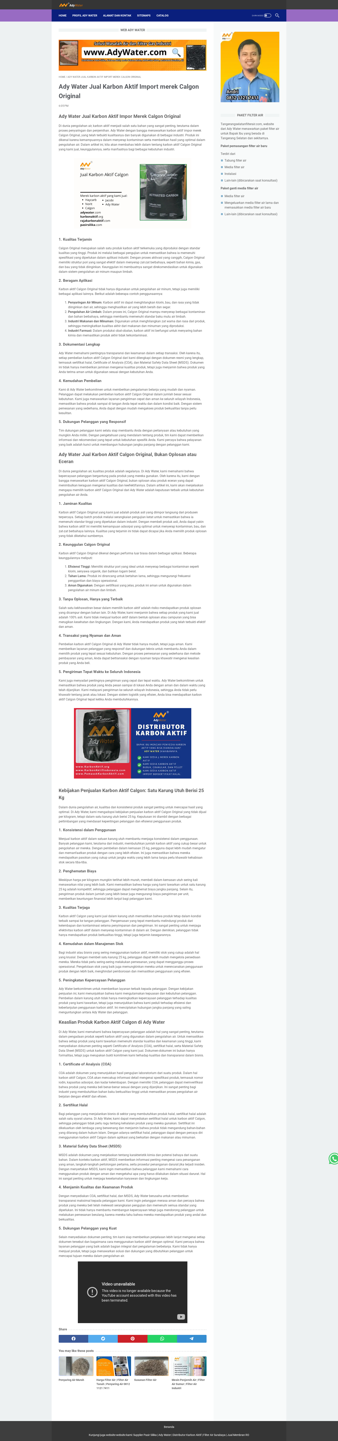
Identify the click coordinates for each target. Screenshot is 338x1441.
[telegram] (192, 1339)
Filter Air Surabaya (214, 1434)
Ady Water (164, 1434)
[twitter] (103, 1339)
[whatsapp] (162, 1339)
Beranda (169, 1426)
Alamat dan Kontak (117, 15)
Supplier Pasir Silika (145, 1434)
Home (63, 15)
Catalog (162, 15)
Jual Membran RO (238, 1434)
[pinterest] (132, 1339)
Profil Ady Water (84, 15)
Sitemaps (144, 15)
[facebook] (73, 1339)
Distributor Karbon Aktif (187, 1434)
